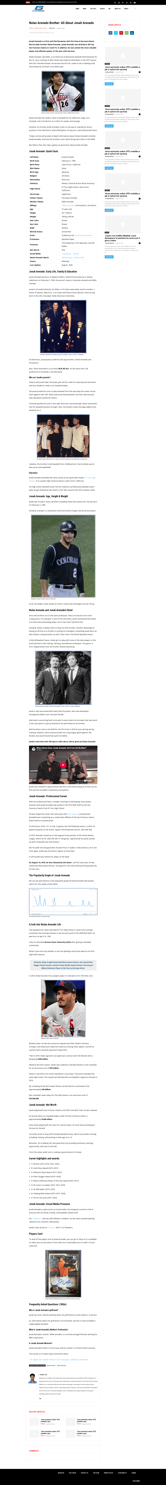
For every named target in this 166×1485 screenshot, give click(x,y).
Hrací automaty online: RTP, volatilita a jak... (50, 1420)
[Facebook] (115, 2)
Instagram (66, 254)
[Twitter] (130, 2)
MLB (45, 28)
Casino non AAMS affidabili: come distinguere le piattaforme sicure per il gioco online (122, 238)
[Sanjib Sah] (32, 1386)
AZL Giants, (73, 814)
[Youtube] (134, 2)
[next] (89, 2)
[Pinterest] (123, 2)
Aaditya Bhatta (109, 72)
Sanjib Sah (52, 28)
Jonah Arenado (51, 1365)
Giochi (107, 232)
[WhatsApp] (126, 33)
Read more (109, 84)
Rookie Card (79, 257)
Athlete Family (38, 28)
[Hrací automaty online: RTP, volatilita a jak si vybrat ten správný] (34, 1422)
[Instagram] (119, 2)
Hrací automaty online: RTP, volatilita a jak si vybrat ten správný (48, 2)
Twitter (76, 254)
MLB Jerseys (67, 257)
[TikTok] (127, 2)
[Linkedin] (132, 33)
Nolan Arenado (68, 205)
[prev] (86, 2)
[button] (135, 9)
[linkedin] (40, 1397)
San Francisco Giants (83, 235)
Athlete (31, 28)
